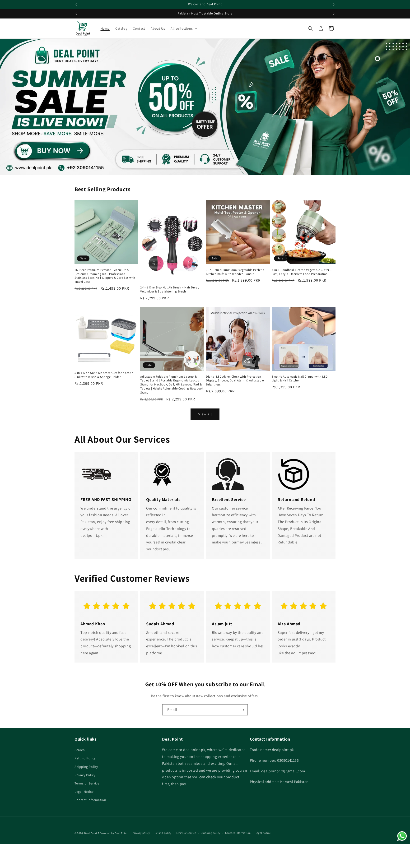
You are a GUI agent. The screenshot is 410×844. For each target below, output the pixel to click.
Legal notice (263, 833)
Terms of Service (87, 783)
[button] (183, 28)
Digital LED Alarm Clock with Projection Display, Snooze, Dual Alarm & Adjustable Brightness (235, 381)
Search (80, 750)
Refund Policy (85, 758)
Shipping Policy (86, 767)
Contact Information (90, 800)
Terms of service (186, 833)
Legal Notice (84, 791)
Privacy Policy (85, 775)
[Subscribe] (242, 709)
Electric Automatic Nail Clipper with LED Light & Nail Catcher (300, 379)
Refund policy (163, 833)
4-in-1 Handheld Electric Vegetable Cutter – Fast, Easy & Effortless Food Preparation (302, 272)
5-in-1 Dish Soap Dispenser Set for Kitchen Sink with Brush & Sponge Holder (104, 375)
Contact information (238, 833)
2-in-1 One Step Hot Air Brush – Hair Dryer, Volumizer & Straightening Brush (169, 289)
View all (205, 414)
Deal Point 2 (91, 833)
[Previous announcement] (76, 4)
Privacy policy (141, 833)
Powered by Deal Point (114, 833)
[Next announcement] (334, 4)
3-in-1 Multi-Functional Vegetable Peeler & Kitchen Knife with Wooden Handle (235, 272)
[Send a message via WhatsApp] (402, 836)
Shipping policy (210, 833)
